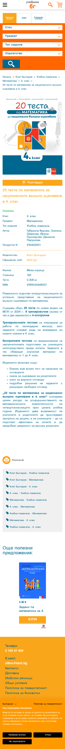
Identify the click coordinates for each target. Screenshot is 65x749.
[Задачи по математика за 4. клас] (32, 580)
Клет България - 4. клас (23, 487)
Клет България (24, 77)
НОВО (24, 18)
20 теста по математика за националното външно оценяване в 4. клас (32, 87)
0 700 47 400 (15, 650)
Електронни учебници (38, 18)
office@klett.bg (16, 663)
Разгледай (34, 182)
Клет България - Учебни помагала (29, 473)
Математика (10, 81)
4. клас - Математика (22, 507)
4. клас (25, 81)
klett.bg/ (32, 260)
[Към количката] (59, 5)
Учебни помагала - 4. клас (25, 527)
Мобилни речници (18, 678)
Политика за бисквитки (22, 693)
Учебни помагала (47, 77)
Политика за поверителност (26, 688)
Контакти (11, 668)
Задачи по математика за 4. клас (31, 610)
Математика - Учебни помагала (28, 500)
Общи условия (16, 683)
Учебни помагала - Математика (28, 514)
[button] (10, 704)
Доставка (12, 673)
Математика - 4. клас (22, 520)
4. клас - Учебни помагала (25, 493)
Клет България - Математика (26, 480)
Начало (7, 77)
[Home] (32, 5)
